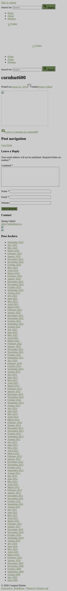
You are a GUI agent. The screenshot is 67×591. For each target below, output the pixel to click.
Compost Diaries (9, 34)
